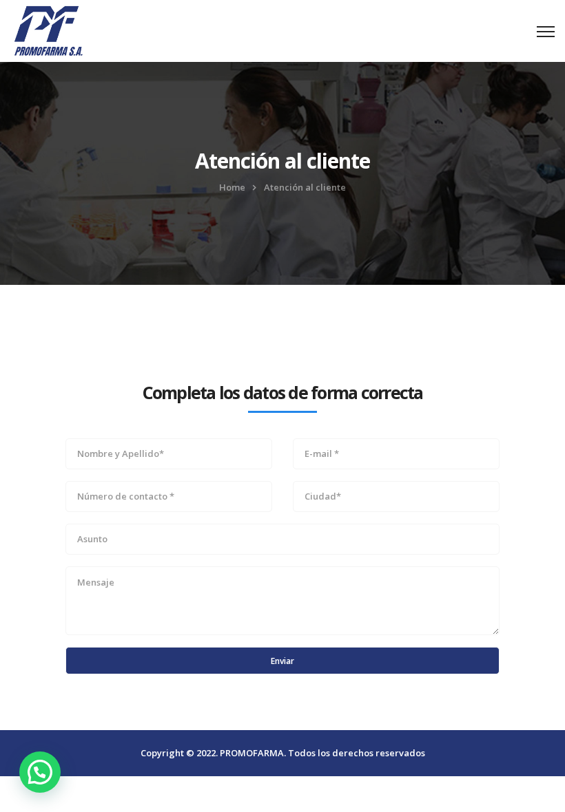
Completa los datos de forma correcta (283, 392)
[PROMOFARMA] (48, 29)
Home (232, 187)
